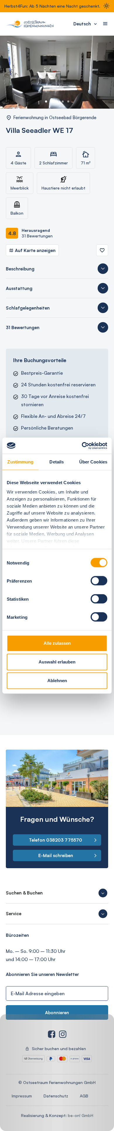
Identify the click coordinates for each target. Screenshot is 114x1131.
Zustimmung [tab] (20, 461)
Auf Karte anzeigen (35, 250)
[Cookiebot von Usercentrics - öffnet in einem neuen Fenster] (82, 445)
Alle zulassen (57, 643)
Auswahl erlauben (57, 661)
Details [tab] (56, 461)
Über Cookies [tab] (93, 461)
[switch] (99, 581)
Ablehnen (57, 680)
